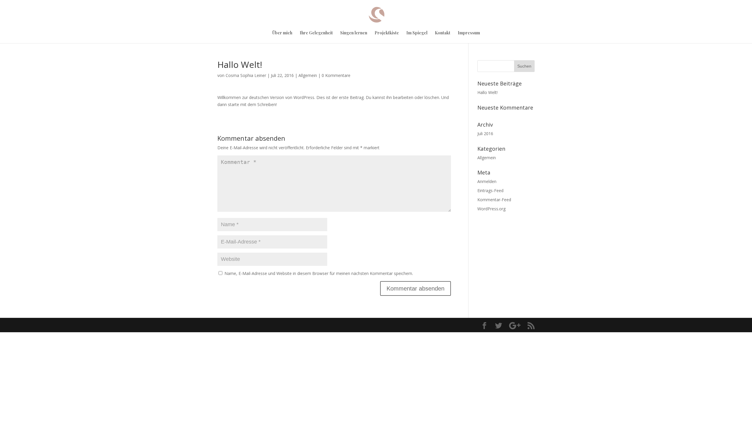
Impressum (469, 33)
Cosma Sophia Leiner (246, 75)
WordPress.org (491, 209)
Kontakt (442, 33)
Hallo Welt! (487, 92)
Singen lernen (353, 33)
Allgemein (307, 75)
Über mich (282, 33)
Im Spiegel (416, 33)
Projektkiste (387, 33)
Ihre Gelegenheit (316, 33)
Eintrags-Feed (490, 190)
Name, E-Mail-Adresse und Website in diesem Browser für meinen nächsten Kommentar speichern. (318, 273)
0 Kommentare (336, 75)
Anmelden (486, 181)
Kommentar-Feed (494, 199)
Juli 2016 (485, 133)
